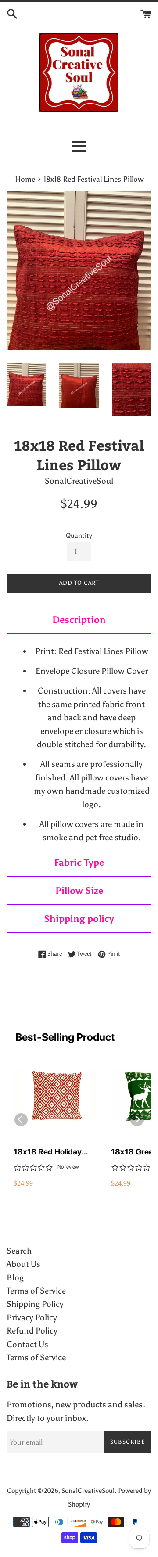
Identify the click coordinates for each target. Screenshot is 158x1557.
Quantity (79, 535)
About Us (23, 1264)
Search (19, 1251)
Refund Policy (32, 1331)
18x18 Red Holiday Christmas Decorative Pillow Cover (53, 1152)
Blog (15, 1278)
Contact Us (27, 1344)
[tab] (79, 620)
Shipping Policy (35, 1304)
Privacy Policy (32, 1317)
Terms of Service (36, 1291)
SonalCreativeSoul (88, 1491)
